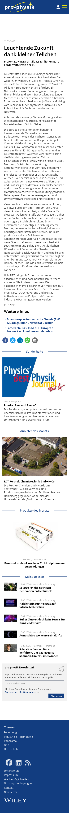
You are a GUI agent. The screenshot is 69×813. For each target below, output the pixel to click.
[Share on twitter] (13, 340)
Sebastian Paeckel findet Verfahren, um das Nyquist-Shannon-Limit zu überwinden (39, 652)
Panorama (10, 741)
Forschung (49, 584)
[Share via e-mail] (35, 340)
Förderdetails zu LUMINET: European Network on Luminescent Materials (30, 329)
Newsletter (10, 792)
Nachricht (37, 584)
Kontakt (8, 787)
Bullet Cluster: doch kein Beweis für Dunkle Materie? (42, 621)
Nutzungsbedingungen (18, 783)
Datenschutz (11, 771)
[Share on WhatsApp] (27, 340)
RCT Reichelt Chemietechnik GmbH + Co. (29, 481)
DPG (6, 745)
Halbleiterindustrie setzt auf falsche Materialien (37, 605)
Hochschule (11, 749)
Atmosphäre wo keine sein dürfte (40, 635)
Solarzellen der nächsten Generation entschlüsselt (35, 589)
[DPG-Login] (58, 7)
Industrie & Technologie (18, 736)
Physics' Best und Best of (20, 405)
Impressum (11, 775)
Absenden (56, 696)
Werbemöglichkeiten (16, 779)
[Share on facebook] (5, 340)
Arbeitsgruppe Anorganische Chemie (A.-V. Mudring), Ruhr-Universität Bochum (33, 321)
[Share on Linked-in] (20, 340)
